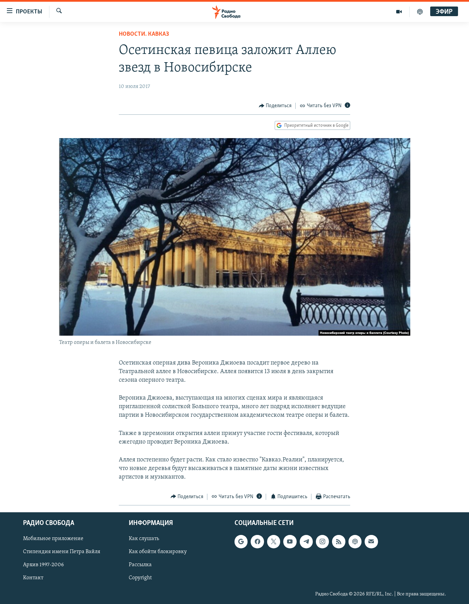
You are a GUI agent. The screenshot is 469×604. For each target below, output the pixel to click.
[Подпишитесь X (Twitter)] (273, 541)
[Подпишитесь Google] (241, 541)
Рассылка (140, 565)
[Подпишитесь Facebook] (257, 541)
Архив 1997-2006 (43, 565)
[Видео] (399, 12)
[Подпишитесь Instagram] (322, 541)
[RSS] (338, 541)
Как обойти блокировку (158, 552)
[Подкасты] (355, 541)
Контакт (33, 578)
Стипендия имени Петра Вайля (61, 552)
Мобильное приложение (53, 538)
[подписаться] (371, 541)
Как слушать (144, 538)
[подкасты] (420, 12)
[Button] (275, 105)
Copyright (140, 578)
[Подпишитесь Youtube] (289, 541)
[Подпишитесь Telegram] (306, 541)
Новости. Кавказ (144, 34)
